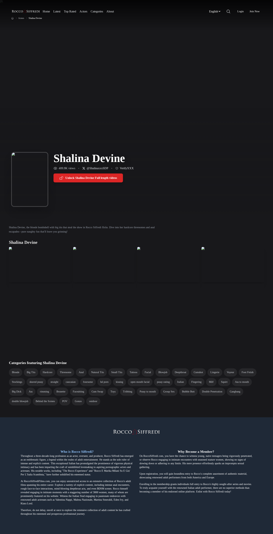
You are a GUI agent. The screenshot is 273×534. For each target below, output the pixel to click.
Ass (30, 391)
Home (46, 11)
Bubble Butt (188, 391)
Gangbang (235, 391)
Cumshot (198, 372)
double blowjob (20, 401)
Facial (148, 372)
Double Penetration (212, 391)
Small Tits (116, 372)
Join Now (255, 11)
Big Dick (16, 391)
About (110, 11)
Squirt (224, 382)
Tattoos (133, 372)
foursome (88, 382)
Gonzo (78, 401)
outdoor (93, 401)
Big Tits (31, 372)
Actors (83, 11)
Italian (180, 382)
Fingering (196, 382)
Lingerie (214, 372)
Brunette (60, 391)
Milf (211, 382)
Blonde (15, 372)
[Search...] (228, 11)
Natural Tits (97, 372)
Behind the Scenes (45, 401)
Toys (113, 391)
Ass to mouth (242, 382)
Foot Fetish (248, 372)
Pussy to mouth (148, 391)
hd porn (104, 382)
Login (240, 11)
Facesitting (78, 391)
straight (54, 382)
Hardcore (47, 372)
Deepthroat (180, 372)
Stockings (17, 382)
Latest (56, 11)
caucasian (71, 382)
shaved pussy (36, 382)
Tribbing (127, 391)
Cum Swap (97, 391)
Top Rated (70, 11)
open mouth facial (140, 382)
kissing (119, 382)
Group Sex (169, 391)
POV (64, 401)
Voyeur (230, 372)
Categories (97, 11)
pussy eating (163, 382)
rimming (44, 391)
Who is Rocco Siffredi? (77, 451)
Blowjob (162, 372)
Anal (81, 372)
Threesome (65, 372)
